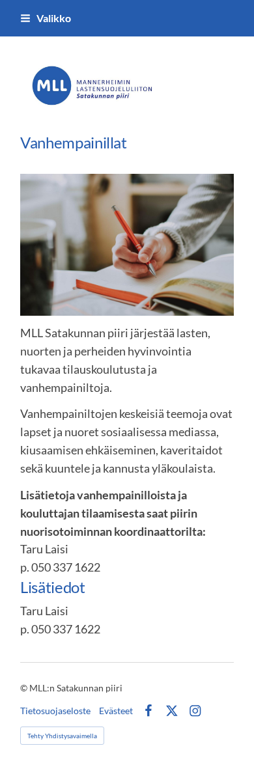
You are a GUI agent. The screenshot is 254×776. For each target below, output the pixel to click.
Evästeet (116, 710)
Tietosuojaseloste (55, 710)
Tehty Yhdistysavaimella (62, 736)
